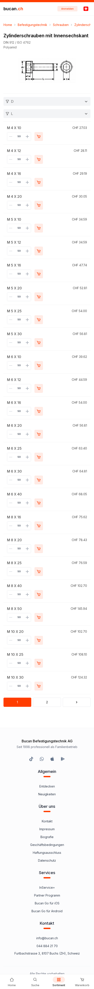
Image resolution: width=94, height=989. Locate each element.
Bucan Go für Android (47, 911)
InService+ (47, 887)
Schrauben (61, 25)
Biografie (47, 837)
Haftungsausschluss (47, 852)
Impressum (47, 829)
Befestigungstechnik (32, 25)
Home (7, 25)
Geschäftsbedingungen (47, 845)
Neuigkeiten (47, 794)
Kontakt (47, 821)
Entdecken (47, 786)
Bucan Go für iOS (47, 903)
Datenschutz (47, 860)
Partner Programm (47, 895)
